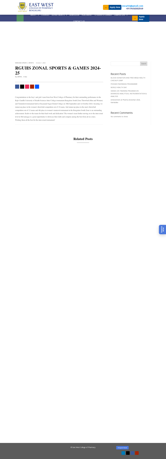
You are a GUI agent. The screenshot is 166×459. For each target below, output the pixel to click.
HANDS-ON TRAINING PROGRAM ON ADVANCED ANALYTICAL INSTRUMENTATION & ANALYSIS (129, 93)
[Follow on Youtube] (32, 87)
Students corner (103, 15)
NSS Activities (47, 233)
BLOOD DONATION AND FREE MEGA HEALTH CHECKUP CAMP (54, 229)
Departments (58, 15)
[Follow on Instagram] (27, 87)
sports (31, 63)
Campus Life (119, 15)
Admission (74, 15)
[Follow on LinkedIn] (123, 453)
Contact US (79, 21)
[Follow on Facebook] (17, 87)
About (33, 15)
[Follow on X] (22, 87)
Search (143, 64)
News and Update (21, 63)
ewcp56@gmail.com (132, 6)
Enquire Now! (122, 448)
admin (28, 233)
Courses (45, 15)
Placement (87, 15)
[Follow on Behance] (37, 87)
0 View (25, 76)
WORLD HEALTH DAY (119, 87)
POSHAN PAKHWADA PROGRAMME (124, 84)
